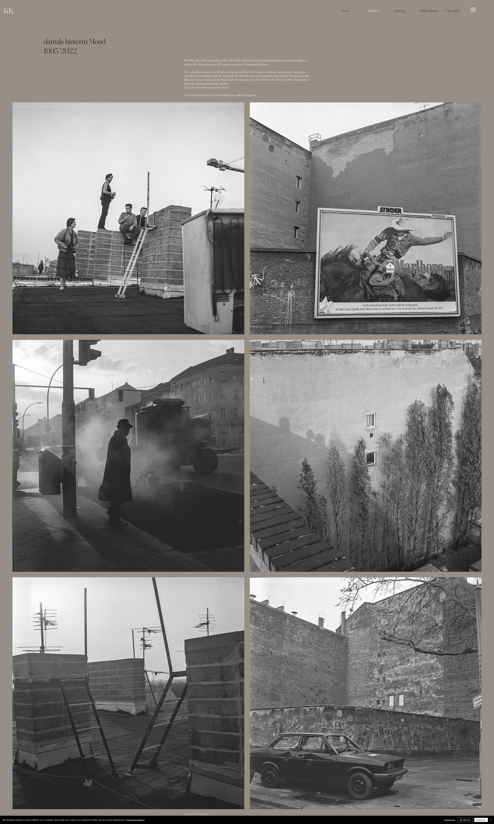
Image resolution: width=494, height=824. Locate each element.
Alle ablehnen (465, 820)
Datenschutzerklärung (136, 820)
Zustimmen (481, 820)
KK (9, 10)
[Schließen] (490, 820)
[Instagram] (473, 9)
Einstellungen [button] (449, 820)
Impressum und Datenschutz (197, 813)
